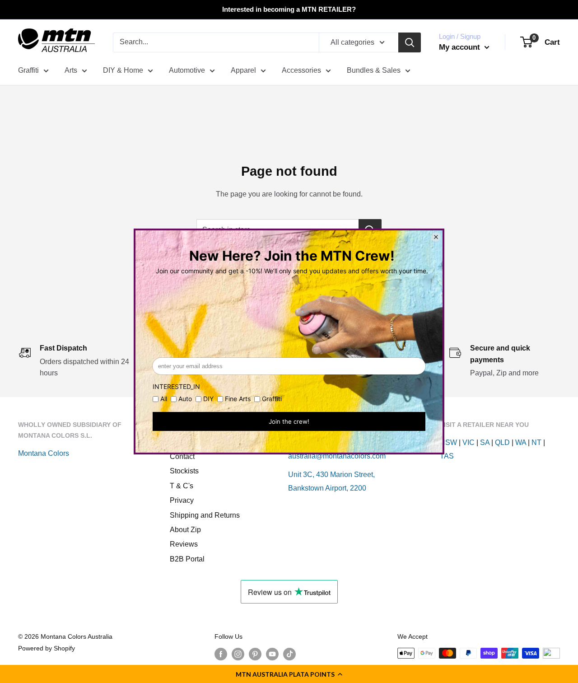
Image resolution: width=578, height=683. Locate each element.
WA (520, 442)
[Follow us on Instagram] (238, 654)
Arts (71, 70)
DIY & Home (123, 70)
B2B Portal (187, 559)
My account (460, 47)
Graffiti (28, 70)
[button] (289, 674)
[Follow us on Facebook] (220, 654)
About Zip (185, 529)
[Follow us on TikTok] (289, 654)
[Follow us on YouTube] (272, 654)
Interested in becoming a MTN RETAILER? (289, 9)
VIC (468, 442)
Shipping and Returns (205, 515)
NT (536, 442)
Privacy (182, 500)
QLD (502, 442)
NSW (448, 442)
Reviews (184, 544)
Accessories (301, 70)
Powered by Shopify (46, 648)
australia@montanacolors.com (337, 456)
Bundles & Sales (374, 70)
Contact (182, 456)
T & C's (181, 486)
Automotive (187, 70)
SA (484, 442)
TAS (447, 456)
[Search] (409, 42)
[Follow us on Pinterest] (255, 654)
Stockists (184, 471)
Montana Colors (43, 453)
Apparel (243, 70)
